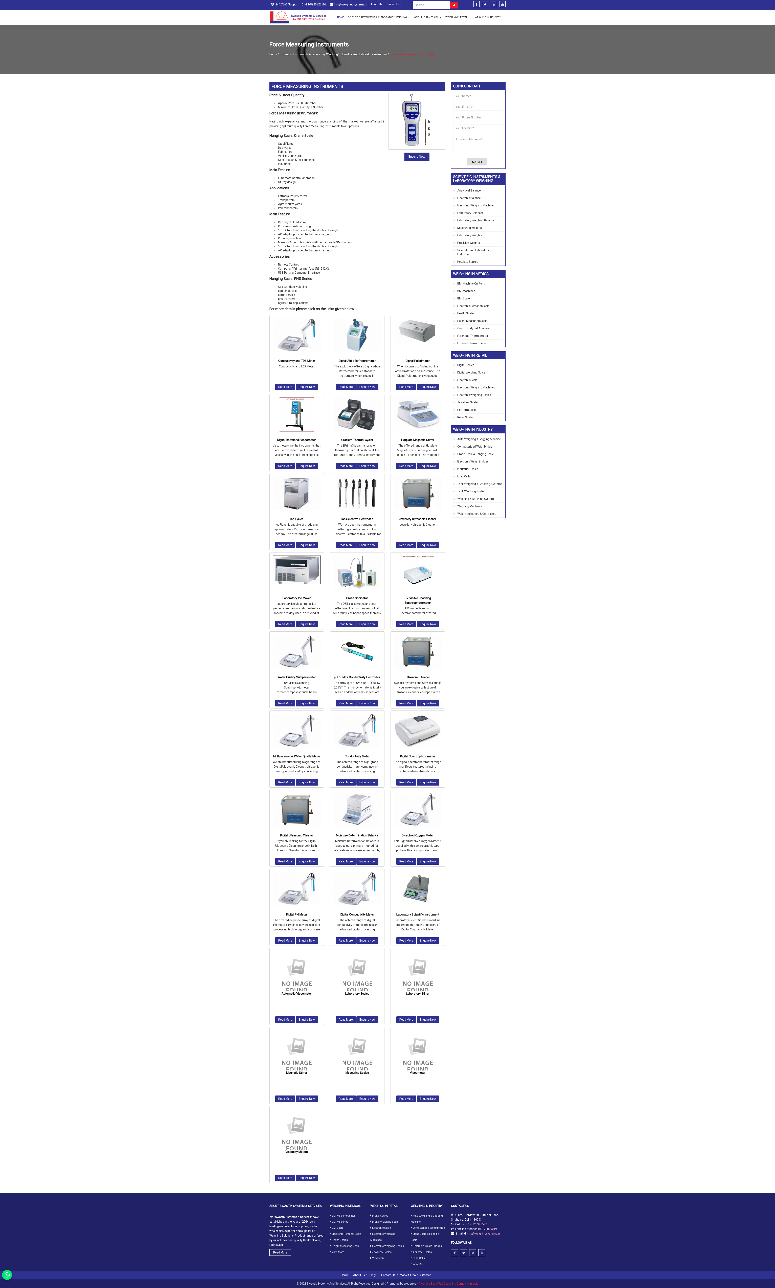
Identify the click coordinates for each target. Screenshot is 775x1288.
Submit (477, 161)
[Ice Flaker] (297, 493)
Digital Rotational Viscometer (296, 440)
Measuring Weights (469, 227)
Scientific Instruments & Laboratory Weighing (377, 17)
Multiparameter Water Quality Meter (296, 756)
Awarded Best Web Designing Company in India (449, 1283)
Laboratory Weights (469, 235)
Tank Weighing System (471, 491)
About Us (376, 4)
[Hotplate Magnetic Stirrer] (418, 414)
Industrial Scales (467, 469)
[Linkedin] (494, 4)
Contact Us (393, 4)
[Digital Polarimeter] (418, 331)
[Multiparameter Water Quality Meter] (297, 730)
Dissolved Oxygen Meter (418, 835)
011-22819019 (487, 1228)
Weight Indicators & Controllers (476, 513)
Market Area (408, 1275)
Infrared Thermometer (471, 343)
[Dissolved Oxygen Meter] (418, 810)
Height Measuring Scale (472, 320)
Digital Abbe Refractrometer (357, 361)
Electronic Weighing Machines (476, 387)
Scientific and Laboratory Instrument (364, 54)
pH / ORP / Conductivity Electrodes (357, 677)
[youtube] (503, 4)
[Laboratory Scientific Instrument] (418, 889)
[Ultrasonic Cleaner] (418, 651)
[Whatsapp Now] (7, 1275)
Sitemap (425, 1275)
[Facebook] (476, 4)
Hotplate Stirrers (467, 261)
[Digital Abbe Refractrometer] (357, 335)
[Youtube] (481, 1252)
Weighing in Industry (488, 17)
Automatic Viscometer (297, 993)
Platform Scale (467, 409)
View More (338, 1251)
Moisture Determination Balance (357, 835)
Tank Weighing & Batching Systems (479, 483)
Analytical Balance (469, 190)
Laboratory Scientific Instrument (417, 914)
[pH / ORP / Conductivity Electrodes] (357, 652)
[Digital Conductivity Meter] (357, 889)
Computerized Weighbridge (474, 446)
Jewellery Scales (468, 402)
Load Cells (463, 476)
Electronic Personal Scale (473, 306)
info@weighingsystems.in (350, 4)
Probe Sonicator (357, 598)
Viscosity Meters (296, 1152)
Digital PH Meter (296, 914)
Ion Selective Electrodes (357, 519)
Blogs (373, 1275)
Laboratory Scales (357, 993)
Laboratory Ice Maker (297, 598)
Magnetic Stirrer (296, 1073)
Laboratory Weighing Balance (475, 220)
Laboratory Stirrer (417, 993)
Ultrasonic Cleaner (418, 677)
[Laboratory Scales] (357, 975)
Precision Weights (468, 242)
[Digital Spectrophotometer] (418, 730)
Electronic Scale (467, 380)
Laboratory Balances (470, 212)
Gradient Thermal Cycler (357, 440)
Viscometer (417, 1073)
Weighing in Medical (426, 17)
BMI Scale (463, 298)
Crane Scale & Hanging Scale (475, 454)
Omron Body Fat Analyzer (473, 328)
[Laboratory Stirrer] (418, 975)
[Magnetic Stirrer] (297, 1054)
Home (340, 17)
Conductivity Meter (357, 756)
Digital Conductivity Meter (357, 914)
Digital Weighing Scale (471, 372)
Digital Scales (465, 365)
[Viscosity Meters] (297, 1133)
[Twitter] (485, 4)
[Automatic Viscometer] (297, 975)
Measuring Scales (357, 1073)
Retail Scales (465, 417)
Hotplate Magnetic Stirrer (417, 440)
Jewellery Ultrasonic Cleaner (417, 519)
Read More (285, 386)
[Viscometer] (418, 1054)
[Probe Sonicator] (357, 572)
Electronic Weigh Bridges (473, 461)
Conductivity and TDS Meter (296, 361)
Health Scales (466, 313)
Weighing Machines (469, 506)
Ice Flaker (296, 519)
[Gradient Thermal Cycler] (357, 414)
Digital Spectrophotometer (417, 756)
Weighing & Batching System (475, 498)
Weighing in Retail (456, 17)
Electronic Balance (469, 198)
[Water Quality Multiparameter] (297, 651)
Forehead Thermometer (472, 335)
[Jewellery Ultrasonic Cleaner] (418, 493)
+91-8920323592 (315, 4)
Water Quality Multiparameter (297, 677)
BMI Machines (466, 291)
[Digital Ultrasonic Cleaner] (297, 810)
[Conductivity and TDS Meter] (297, 335)
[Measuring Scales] (357, 1054)
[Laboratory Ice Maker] (297, 570)
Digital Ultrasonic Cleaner (296, 835)
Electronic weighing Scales (474, 395)
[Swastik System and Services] (298, 17)
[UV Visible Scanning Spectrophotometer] (418, 573)
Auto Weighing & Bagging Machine (479, 439)
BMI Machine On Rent (471, 283)
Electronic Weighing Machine (475, 205)
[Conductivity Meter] (357, 730)
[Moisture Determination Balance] (357, 810)
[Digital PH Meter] (297, 889)
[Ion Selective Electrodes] (357, 493)
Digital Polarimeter (418, 361)
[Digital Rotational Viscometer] (297, 414)
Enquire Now (416, 156)
